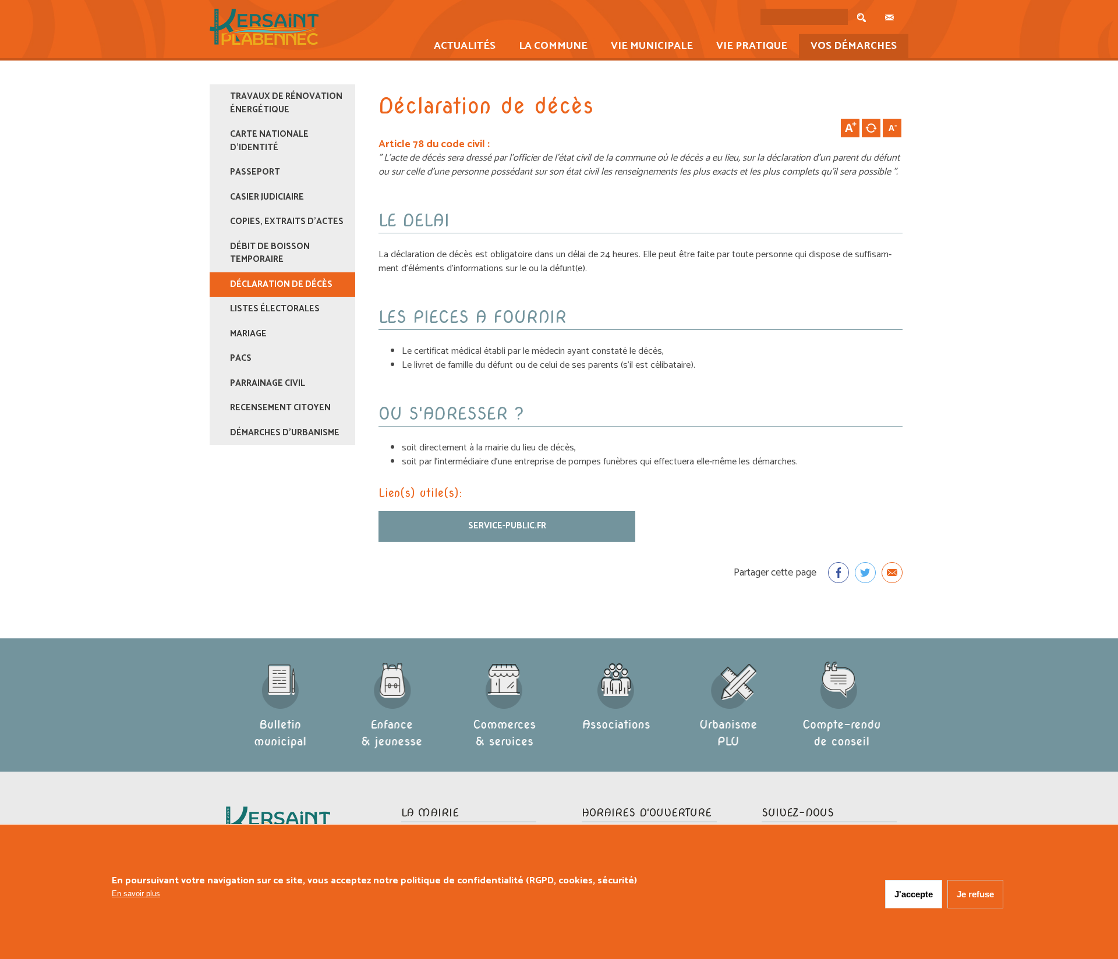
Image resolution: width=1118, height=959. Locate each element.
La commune (547, 47)
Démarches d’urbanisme (284, 432)
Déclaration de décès (281, 284)
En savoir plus (136, 893)
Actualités (459, 47)
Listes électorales (275, 308)
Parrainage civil (267, 383)
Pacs (241, 358)
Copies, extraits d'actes (287, 221)
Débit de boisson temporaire (270, 253)
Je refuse (975, 894)
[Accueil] (264, 42)
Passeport (255, 172)
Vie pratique (746, 47)
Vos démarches (848, 47)
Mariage (248, 333)
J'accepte (913, 894)
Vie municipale (646, 47)
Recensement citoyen (280, 407)
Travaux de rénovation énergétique (286, 103)
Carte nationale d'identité (269, 141)
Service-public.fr (507, 525)
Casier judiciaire (267, 197)
